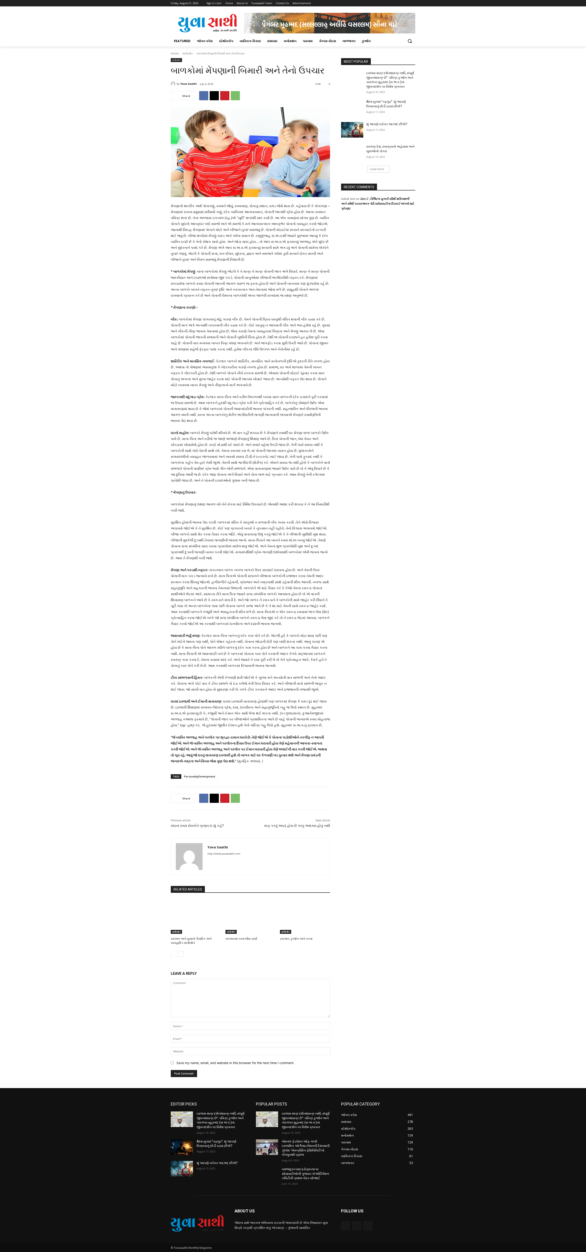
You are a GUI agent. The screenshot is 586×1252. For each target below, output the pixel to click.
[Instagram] (393, 3)
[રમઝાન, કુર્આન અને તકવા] (305, 916)
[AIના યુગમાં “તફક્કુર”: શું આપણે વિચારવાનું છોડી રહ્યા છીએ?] (352, 107)
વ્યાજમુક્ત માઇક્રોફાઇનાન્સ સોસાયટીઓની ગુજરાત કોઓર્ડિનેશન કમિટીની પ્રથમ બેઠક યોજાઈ (305, 1173)
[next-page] (181, 954)
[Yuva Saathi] (174, 83)
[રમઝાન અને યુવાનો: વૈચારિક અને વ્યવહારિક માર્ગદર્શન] (196, 916)
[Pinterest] (224, 95)
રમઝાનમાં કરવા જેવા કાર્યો (241, 938)
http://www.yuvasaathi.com (223, 853)
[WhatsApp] (235, 95)
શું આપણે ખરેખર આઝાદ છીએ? (386, 124)
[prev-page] (173, 954)
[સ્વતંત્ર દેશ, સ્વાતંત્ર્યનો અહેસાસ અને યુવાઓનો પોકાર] (352, 152)
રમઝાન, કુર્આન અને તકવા (296, 938)
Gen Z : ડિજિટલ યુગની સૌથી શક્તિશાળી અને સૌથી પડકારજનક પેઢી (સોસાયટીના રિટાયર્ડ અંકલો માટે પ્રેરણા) (377, 203)
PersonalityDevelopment (199, 776)
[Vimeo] (406, 3)
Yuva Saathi (188, 83)
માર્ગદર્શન (187, 53)
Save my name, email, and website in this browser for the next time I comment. (235, 1063)
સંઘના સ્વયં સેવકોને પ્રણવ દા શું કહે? (197, 826)
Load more (377, 169)
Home (175, 53)
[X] (400, 3)
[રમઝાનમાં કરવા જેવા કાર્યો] (250, 916)
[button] (409, 40)
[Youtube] (412, 3)
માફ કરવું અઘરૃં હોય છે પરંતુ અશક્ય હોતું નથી (297, 826)
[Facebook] (387, 3)
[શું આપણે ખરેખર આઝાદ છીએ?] (352, 130)
